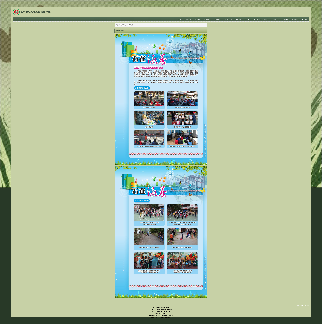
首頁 (117, 25)
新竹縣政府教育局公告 (260, 19)
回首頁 (180, 19)
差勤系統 (238, 19)
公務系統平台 (275, 19)
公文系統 (247, 19)
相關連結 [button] (285, 19)
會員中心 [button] (295, 19)
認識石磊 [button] (188, 19)
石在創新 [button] (207, 19)
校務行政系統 (228, 19)
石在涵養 (130, 25)
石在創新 (123, 25)
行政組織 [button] (197, 19)
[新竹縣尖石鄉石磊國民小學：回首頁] (16, 12)
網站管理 (304, 19)
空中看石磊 (216, 19)
